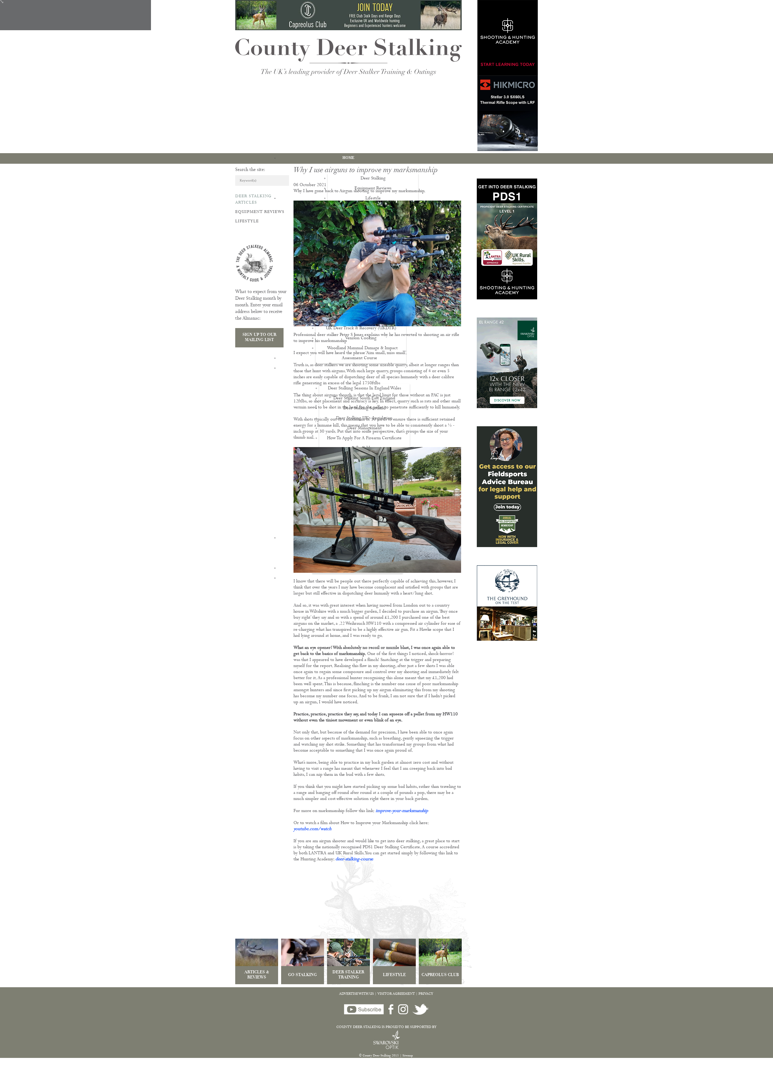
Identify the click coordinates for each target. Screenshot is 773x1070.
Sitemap (408, 1056)
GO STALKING (302, 975)
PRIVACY (426, 994)
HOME (348, 158)
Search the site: (250, 170)
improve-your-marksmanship (402, 811)
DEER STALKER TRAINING (348, 975)
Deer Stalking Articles (253, 199)
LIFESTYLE (394, 975)
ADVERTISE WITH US (356, 994)
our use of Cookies (112, 1066)
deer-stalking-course (354, 859)
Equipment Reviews (259, 212)
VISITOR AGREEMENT (396, 994)
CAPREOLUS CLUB (440, 975)
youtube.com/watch (312, 829)
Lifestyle (247, 221)
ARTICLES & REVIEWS (256, 975)
